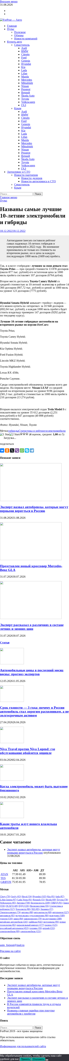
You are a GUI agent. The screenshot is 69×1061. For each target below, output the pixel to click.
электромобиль (30, 931)
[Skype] (27, 450)
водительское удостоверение (32, 915)
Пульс (10, 29)
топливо (35, 928)
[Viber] (17, 450)
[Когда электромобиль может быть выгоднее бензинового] (12, 779)
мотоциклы (51, 921)
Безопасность (40, 902)
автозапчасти (43, 912)
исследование (52, 918)
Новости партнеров (26, 174)
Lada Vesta (24, 899)
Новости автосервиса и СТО (38, 181)
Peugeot (25, 89)
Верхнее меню (9, 1)
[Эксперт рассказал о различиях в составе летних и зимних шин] (31, 618)
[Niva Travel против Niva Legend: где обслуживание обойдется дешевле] (12, 742)
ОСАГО (12, 906)
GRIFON (6, 881)
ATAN (4, 874)
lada (60, 896)
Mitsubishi (27, 82)
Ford (24, 57)
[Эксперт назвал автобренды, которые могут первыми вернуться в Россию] (31, 500)
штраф (49, 928)
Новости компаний (25, 38)
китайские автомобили (14, 921)
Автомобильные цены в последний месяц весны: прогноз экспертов (31, 672)
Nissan (25, 86)
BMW (24, 51)
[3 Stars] (21, 433)
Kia (23, 67)
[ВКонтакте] (2, 450)
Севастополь (22, 44)
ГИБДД (56, 902)
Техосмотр (23, 909)
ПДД (24, 906)
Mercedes (26, 79)
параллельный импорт (30, 925)
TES (3, 878)
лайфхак (36, 921)
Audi (24, 48)
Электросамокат (10, 912)
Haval (27, 896)
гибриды (13, 430)
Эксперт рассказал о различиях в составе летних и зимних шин (32, 627)
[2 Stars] (14, 434)
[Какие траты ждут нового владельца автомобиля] (12, 817)
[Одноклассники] (7, 450)
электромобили (56, 430)
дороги (6, 918)
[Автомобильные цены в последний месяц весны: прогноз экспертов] (12, 663)
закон (18, 918)
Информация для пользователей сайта (23, 1046)
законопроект (33, 918)
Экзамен (46, 909)
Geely (16, 896)
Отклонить (38, 1059)
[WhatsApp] (22, 450)
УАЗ (35, 909)
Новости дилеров (31, 178)
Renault (25, 92)
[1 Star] (4, 434)
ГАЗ (23, 105)
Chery (5, 896)
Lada (24, 70)
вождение (57, 915)
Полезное (20, 32)
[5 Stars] (26, 433)
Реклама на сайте (10, 951)
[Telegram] (32, 450)
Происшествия (39, 906)
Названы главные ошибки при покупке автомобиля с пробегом (31, 1012)
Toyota (25, 98)
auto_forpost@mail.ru (12, 945)
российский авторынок (14, 928)
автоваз (27, 912)
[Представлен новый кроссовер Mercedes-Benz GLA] (31, 559)
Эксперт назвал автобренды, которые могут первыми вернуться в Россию (34, 509)
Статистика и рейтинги (33, 430)
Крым (17, 108)
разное (51, 925)
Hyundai (26, 63)
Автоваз (23, 902)
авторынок (60, 912)
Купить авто (14, 41)
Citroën (25, 54)
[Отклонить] (46, 1059)
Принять (25, 1059)
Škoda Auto (27, 95)
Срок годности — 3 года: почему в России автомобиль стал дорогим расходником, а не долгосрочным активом (34, 711)
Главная (12, 25)
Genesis (25, 60)
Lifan (24, 73)
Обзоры (19, 35)
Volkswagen (28, 101)
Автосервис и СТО (18, 171)
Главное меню (8, 197)
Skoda (51, 899)
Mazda (25, 76)
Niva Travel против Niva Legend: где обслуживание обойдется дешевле (27, 751)
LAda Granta (8, 899)
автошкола (7, 915)
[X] (12, 450)
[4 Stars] (24, 433)
